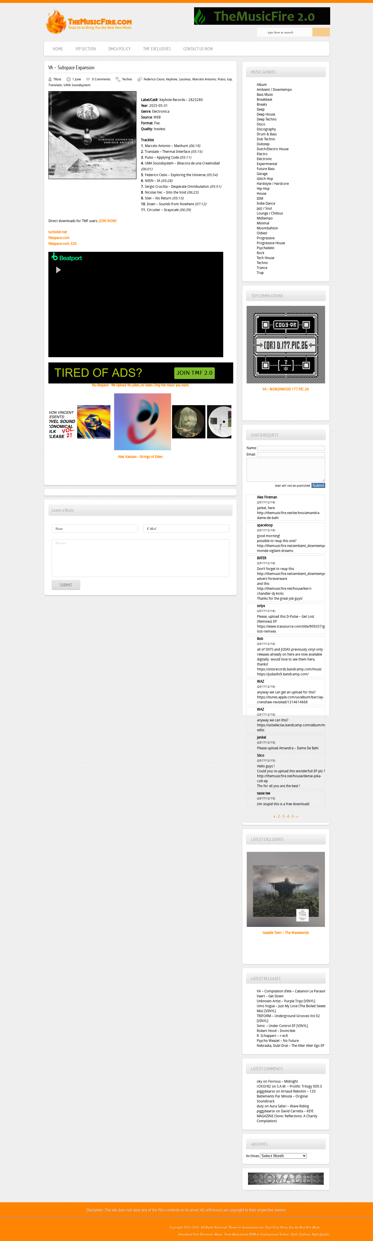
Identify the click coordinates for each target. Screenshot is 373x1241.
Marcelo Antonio (204, 79)
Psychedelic (266, 248)
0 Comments (101, 79)
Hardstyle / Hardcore (273, 184)
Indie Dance (266, 203)
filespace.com (59, 238)
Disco (261, 124)
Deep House (266, 114)
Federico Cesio (154, 79)
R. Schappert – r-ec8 (272, 1036)
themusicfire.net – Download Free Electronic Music (88, 22)
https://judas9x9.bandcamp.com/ (283, 674)
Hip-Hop (263, 189)
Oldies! (262, 233)
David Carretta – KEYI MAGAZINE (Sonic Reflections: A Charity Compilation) (287, 1116)
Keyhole (171, 79)
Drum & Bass (267, 134)
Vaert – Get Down (270, 996)
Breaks (262, 104)
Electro (262, 154)
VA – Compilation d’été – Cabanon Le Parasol (291, 991)
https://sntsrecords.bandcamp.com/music (289, 669)
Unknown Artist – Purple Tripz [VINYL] (286, 1001)
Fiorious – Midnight (283, 1081)
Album (262, 85)
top (229, 79)
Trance (262, 268)
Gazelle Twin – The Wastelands (286, 933)
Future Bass (266, 169)
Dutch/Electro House (272, 149)
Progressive (266, 238)
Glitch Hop (265, 179)
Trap (260, 273)
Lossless (185, 79)
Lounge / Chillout (270, 213)
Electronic (264, 159)
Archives (252, 1156)
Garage (262, 174)
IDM (260, 198)
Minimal (263, 223)
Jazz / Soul (264, 208)
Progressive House (271, 243)
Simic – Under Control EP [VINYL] (282, 1026)
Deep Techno (267, 119)
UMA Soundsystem (77, 85)
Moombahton (267, 228)
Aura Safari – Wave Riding (289, 1106)
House (261, 194)
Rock (260, 253)
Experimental (267, 164)
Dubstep (263, 144)
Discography (266, 129)
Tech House (265, 258)
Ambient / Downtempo (274, 90)
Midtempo (265, 218)
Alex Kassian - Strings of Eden (140, 457)
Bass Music (265, 95)
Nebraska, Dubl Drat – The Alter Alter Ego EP (290, 1046)
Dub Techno (266, 139)
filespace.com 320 (62, 244)
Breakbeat (264, 100)
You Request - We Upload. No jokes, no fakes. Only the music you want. (140, 385)
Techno (127, 79)
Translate (55, 85)
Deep (261, 109)
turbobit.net (57, 232)
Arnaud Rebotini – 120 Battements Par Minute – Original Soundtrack (286, 1096)
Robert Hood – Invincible (276, 1031)
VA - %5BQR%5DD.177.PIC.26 (286, 389)
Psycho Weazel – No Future (278, 1041)
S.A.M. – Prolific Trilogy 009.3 (299, 1086)
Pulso (221, 79)
